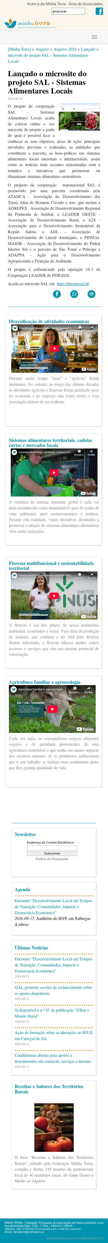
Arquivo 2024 (65, 49)
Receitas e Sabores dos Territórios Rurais (49, 1089)
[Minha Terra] (19, 49)
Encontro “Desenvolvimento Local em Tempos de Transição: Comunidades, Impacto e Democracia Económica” (53, 906)
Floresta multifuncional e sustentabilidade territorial (51, 566)
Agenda (22, 889)
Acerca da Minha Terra (46, 4)
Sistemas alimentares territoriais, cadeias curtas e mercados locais (50, 443)
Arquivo (42, 49)
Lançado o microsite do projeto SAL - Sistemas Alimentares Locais (53, 55)
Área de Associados (85, 4)
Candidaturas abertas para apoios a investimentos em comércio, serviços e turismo (53, 1058)
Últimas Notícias (31, 947)
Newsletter (25, 834)
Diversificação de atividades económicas (49, 321)
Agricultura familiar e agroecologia (44, 682)
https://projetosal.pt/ (73, 283)
